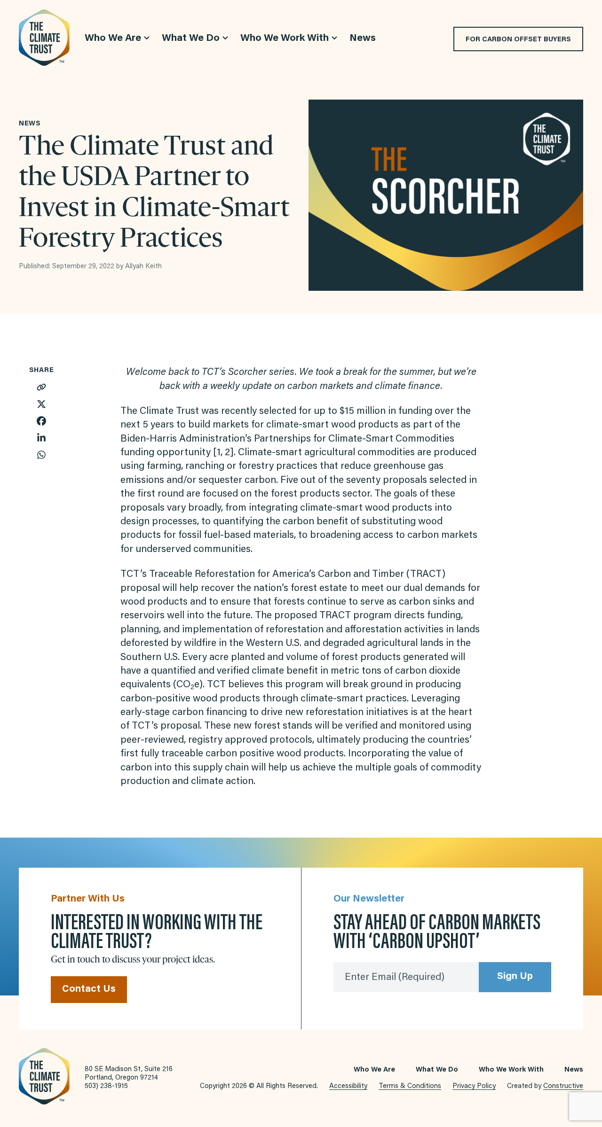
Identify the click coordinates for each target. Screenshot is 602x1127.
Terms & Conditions (410, 1086)
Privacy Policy (474, 1086)
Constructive (563, 1086)
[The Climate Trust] (44, 37)
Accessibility (348, 1086)
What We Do (437, 1069)
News (573, 1069)
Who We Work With (511, 1069)
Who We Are (374, 1069)
